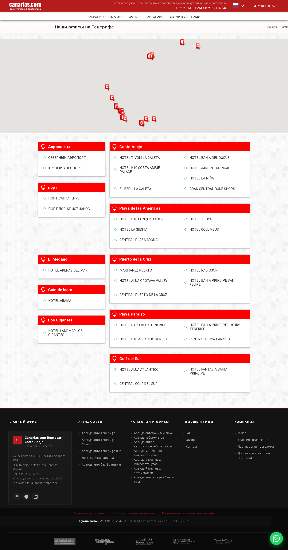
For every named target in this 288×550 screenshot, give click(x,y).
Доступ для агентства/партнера (254, 455)
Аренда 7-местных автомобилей (147, 470)
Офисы (134, 17)
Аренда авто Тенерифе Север (98, 442)
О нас (242, 433)
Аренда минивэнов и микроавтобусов (149, 453)
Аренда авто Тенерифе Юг (101, 451)
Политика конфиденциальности (133, 513)
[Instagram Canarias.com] (17, 496)
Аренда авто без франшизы (102, 464)
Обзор (190, 440)
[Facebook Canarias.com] (26, 496)
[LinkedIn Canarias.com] (35, 496)
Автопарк (155, 17)
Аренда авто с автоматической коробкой (153, 444)
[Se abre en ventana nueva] (276, 538)
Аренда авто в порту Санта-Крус (154, 479)
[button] (239, 6)
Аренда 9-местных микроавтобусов (147, 462)
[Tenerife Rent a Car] (25, 6)
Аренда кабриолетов (149, 437)
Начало (272, 27)
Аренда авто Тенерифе (98, 433)
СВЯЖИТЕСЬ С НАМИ (185, 17)
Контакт (191, 446)
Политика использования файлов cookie (188, 513)
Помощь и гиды (197, 422)
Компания (244, 422)
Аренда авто (90, 422)
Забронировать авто (105, 17)
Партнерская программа (256, 446)
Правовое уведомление (89, 513)
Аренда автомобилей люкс (153, 433)
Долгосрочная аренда (98, 458)
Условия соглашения (253, 440)
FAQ (188, 433)
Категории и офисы (150, 422)
